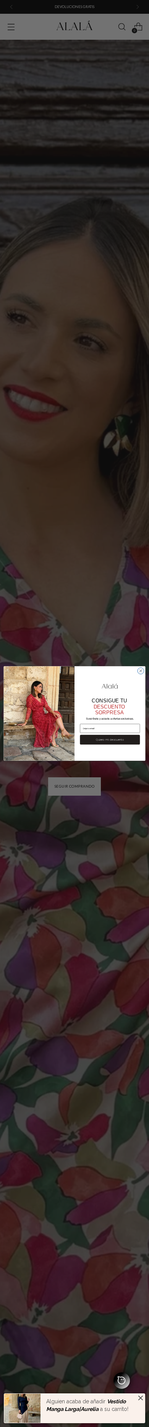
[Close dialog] (141, 671)
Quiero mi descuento (110, 740)
